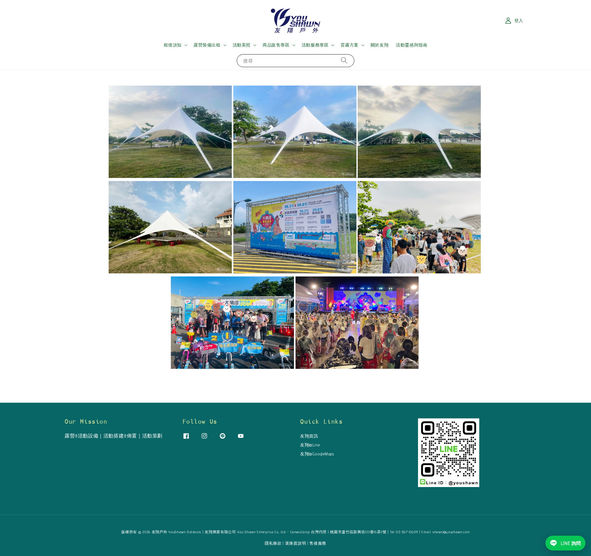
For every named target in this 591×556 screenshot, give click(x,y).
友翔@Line (310, 444)
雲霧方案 (349, 44)
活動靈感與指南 (411, 44)
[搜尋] (344, 60)
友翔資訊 (309, 435)
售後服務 (317, 543)
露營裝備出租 (207, 44)
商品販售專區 (276, 44)
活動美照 (242, 44)
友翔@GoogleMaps (317, 453)
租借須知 (173, 44)
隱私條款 (273, 543)
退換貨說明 (295, 543)
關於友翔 (379, 44)
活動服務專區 (315, 44)
